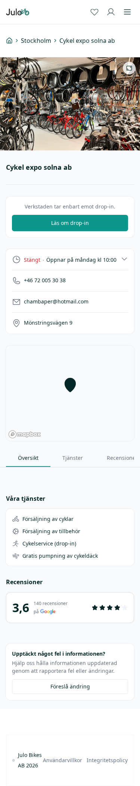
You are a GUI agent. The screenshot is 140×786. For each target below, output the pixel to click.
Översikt (28, 457)
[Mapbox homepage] (24, 434)
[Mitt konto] (111, 12)
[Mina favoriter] (94, 12)
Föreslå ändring (70, 686)
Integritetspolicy (107, 760)
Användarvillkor (62, 760)
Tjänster (72, 457)
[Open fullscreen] (129, 68)
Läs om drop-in (70, 222)
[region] (70, 393)
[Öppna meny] (127, 12)
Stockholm (36, 40)
